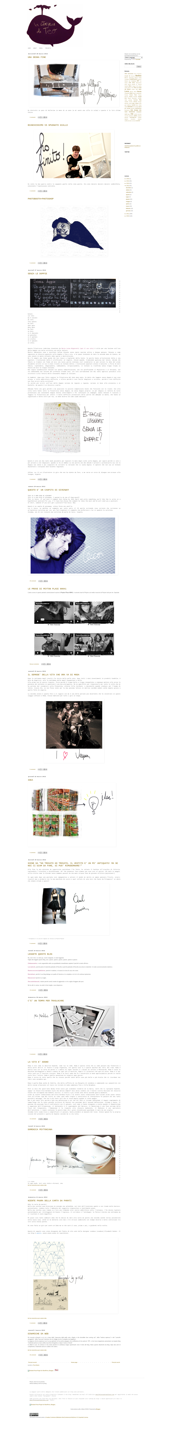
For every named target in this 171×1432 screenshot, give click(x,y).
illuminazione (138, 108)
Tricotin (130, 101)
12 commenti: (33, 1118)
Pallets (131, 93)
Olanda (139, 91)
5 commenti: (33, 263)
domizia (130, 106)
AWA (126, 73)
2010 (127, 216)
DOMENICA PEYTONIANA (40, 1129)
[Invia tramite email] (39, 117)
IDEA (30, 780)
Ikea (130, 86)
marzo (128, 206)
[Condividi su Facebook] (44, 117)
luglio (127, 197)
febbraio (128, 208)
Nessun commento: (34, 664)
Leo (137, 89)
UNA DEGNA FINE (37, 57)
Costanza (133, 81)
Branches (131, 77)
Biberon (126, 77)
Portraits (135, 96)
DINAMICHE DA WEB (38, 1334)
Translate (137, 59)
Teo (140, 100)
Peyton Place (133, 94)
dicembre (128, 187)
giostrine (133, 108)
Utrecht (135, 101)
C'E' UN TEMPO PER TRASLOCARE (46, 1001)
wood (134, 120)
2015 (127, 178)
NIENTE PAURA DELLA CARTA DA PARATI (50, 1200)
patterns (139, 115)
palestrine (131, 115)
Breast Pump (138, 77)
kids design (134, 110)
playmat (126, 117)
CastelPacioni (133, 79)
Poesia (130, 96)
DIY (138, 81)
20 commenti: (33, 580)
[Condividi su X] (43, 117)
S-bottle (139, 98)
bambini (133, 105)
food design (135, 106)
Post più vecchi (116, 1362)
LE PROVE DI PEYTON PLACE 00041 (47, 589)
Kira (135, 87)
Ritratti (129, 98)
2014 (127, 181)
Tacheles (135, 100)
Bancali (133, 76)
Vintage (139, 101)
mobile (135, 114)
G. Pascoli (138, 84)
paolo (135, 115)
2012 (127, 185)
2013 (127, 183)
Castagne (127, 79)
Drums (129, 84)
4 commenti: (33, 117)
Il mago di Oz (135, 86)
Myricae (131, 91)
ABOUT (35, 48)
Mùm (135, 91)
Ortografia (127, 93)
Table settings (128, 100)
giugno (128, 199)
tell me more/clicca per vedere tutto (37, 1185)
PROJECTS (48, 48)
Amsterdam (130, 73)
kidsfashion (132, 112)
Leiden (133, 89)
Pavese (126, 94)
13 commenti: (33, 1190)
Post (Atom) (36, 1365)
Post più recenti (32, 1362)
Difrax (133, 82)
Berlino (138, 76)
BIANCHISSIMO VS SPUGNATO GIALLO (48, 125)
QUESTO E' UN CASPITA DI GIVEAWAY (48, 490)
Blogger (98, 1409)
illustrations (127, 110)
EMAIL (41, 48)
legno (128, 114)
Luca (127, 91)
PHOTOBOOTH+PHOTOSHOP (41, 199)
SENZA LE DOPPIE (37, 273)
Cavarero (139, 79)
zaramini (138, 120)
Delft (130, 82)
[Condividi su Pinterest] (46, 117)
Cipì (129, 81)
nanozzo (139, 114)
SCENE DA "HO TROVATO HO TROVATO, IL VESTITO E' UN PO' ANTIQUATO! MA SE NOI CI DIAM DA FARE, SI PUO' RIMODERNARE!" (73, 864)
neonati (126, 115)
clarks (126, 106)
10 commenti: (33, 990)
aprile (127, 204)
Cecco (126, 81)
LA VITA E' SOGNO (38, 1062)
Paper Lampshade (137, 93)
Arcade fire (127, 76)
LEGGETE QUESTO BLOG (40, 954)
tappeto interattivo (130, 119)
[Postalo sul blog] (41, 117)
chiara (140, 105)
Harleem (126, 86)
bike (137, 105)
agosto (128, 194)
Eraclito (133, 84)
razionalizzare (133, 117)
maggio (128, 201)
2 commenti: (33, 190)
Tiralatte (126, 101)
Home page (74, 1362)
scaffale (139, 117)
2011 (127, 213)
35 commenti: (33, 1354)
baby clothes (135, 103)
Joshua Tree (130, 87)
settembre (129, 192)
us (132, 120)
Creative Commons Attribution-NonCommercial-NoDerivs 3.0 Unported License (67, 1417)
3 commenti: (33, 1054)
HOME (29, 48)
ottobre (128, 190)
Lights (140, 89)
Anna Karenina (137, 73)
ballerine (129, 105)
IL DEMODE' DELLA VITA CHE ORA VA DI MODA (53, 675)
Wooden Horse (128, 103)
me (132, 114)
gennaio (128, 210)
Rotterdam (134, 98)
